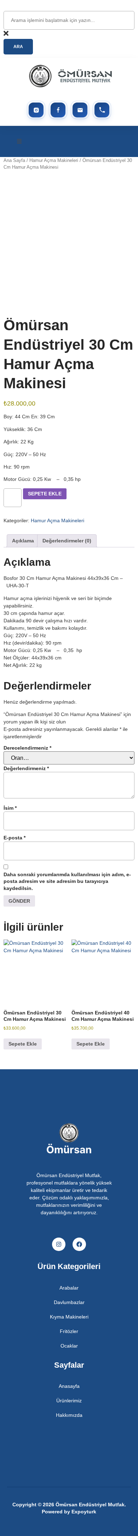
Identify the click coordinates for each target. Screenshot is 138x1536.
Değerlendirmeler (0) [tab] (66, 540)
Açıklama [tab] (23, 540)
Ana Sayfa (14, 160)
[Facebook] (79, 1244)
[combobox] (69, 20)
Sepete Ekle (45, 493)
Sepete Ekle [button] (22, 1044)
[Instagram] (58, 1244)
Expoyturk (83, 1511)
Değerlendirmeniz (26, 768)
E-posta (14, 837)
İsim (10, 808)
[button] (19, 141)
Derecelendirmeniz (27, 748)
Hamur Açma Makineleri (53, 160)
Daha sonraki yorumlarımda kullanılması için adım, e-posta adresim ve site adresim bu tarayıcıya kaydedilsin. (67, 881)
